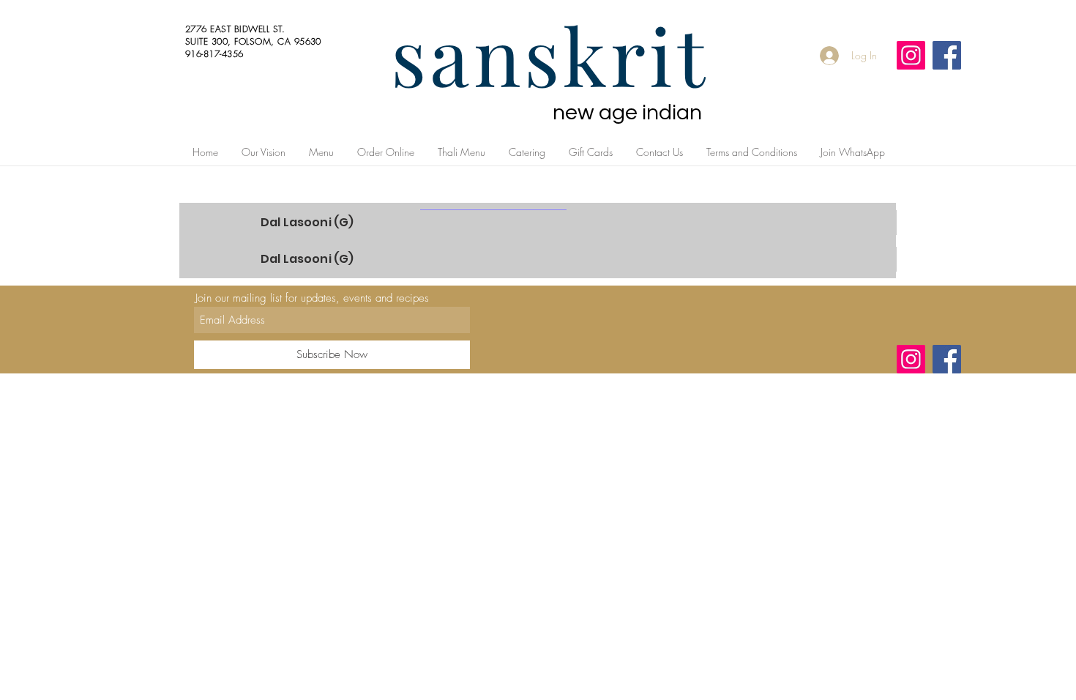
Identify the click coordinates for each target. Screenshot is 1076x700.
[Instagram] (911, 55)
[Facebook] (947, 55)
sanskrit (550, 54)
